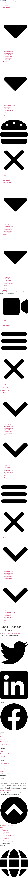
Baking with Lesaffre (5, 763)
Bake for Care (9, 53)
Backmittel (5, 5)
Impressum (5, 830)
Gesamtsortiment (4, 744)
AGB (4, 833)
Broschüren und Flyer (5, 753)
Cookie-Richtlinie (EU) (8, 835)
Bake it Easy (8, 59)
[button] (14, 146)
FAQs (6, 112)
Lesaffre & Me (9, 109)
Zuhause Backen (7, 7)
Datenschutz (6, 832)
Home (4, 2)
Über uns (5, 115)
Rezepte (7, 104)
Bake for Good (9, 55)
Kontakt (5, 117)
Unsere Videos (9, 110)
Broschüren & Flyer (10, 105)
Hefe (4, 4)
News (4, 113)
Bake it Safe (8, 56)
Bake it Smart (8, 58)
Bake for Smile (9, 51)
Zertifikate (8, 107)
